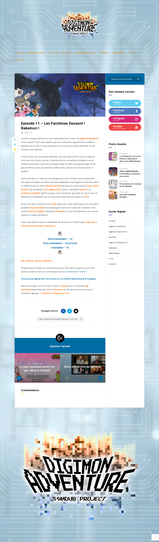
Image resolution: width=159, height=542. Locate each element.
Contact (20, 60)
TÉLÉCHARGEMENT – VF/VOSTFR (60, 243)
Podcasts (104, 53)
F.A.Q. (131, 53)
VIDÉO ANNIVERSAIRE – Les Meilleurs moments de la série (130, 173)
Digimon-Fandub (60, 346)
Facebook (71, 271)
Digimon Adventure (36, 53)
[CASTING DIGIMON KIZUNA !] (113, 195)
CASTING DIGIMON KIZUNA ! (128, 196)
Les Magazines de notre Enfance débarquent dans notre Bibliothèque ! (130, 160)
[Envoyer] (139, 79)
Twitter (82, 271)
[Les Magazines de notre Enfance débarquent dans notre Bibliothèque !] (113, 156)
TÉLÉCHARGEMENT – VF (59, 239)
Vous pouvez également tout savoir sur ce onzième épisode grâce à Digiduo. (58, 279)
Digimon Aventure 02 (118, 232)
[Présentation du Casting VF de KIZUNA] (113, 184)
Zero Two (53, 53)
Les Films (65, 53)
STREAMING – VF (60, 247)
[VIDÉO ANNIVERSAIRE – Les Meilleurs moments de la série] (113, 171)
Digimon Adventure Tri (85, 53)
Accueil (19, 53)
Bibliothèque (118, 53)
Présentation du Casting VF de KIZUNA (130, 185)
